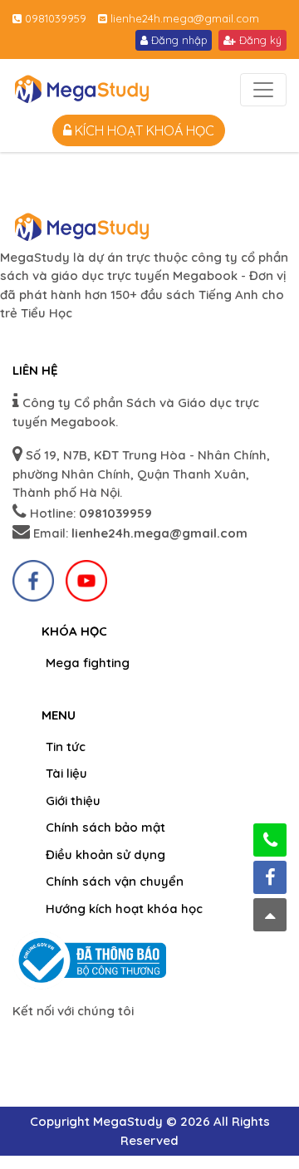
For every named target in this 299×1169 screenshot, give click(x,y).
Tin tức (66, 746)
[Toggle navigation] (263, 89)
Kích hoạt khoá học (142, 130)
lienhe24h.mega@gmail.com (183, 18)
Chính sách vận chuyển (115, 881)
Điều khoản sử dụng (105, 854)
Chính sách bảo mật (105, 827)
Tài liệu (66, 773)
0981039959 (54, 18)
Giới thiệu (73, 800)
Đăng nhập (178, 40)
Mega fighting (88, 662)
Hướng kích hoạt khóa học (124, 908)
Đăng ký (259, 40)
